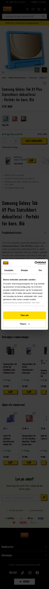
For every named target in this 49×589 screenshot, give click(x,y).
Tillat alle (24, 315)
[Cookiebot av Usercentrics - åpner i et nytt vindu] (35, 263)
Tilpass (23, 324)
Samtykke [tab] (8, 270)
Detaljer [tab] (24, 270)
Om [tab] (40, 270)
